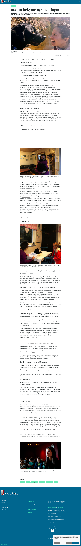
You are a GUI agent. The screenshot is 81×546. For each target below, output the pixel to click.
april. (33, 351)
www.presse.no (51, 522)
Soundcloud (5, 507)
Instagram (4, 505)
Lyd (29, 1)
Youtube (4, 509)
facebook (4, 502)
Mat (55, 482)
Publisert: (53, 55)
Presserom (47, 1)
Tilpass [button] (57, 542)
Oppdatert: (62, 55)
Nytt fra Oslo (49, 482)
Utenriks (21, 1)
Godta (75, 542)
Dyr (27, 482)
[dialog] (66, 540)
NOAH (22, 482)
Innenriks (15, 1)
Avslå (69, 542)
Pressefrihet (40, 1)
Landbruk (42, 482)
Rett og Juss (34, 482)
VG (55, 101)
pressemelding (26, 196)
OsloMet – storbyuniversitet (54, 502)
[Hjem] (6, 1)
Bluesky (4, 500)
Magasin (34, 1)
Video (26, 1)
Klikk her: (22, 398)
